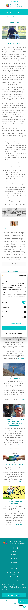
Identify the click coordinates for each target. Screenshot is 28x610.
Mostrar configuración (17, 323)
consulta (19, 65)
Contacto (14, 562)
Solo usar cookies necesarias (14, 333)
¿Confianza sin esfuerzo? (14, 464)
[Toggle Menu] (2, 5)
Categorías (14, 23)
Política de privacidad (7, 601)
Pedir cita (12, 595)
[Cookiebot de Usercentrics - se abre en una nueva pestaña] (19, 276)
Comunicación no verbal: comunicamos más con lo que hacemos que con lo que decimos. (14, 422)
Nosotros (14, 554)
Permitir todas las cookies (14, 328)
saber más (21, 358)
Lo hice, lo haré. (14, 379)
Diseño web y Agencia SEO (11, 605)
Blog (14, 17)
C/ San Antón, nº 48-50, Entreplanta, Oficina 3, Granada (14, 572)
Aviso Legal (13, 603)
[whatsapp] (24, 607)
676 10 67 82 (14, 1)
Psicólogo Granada (7, 17)
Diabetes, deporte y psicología (14, 502)
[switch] (24, 307)
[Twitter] (15, 263)
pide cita (23, 601)
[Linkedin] (12, 263)
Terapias (14, 558)
